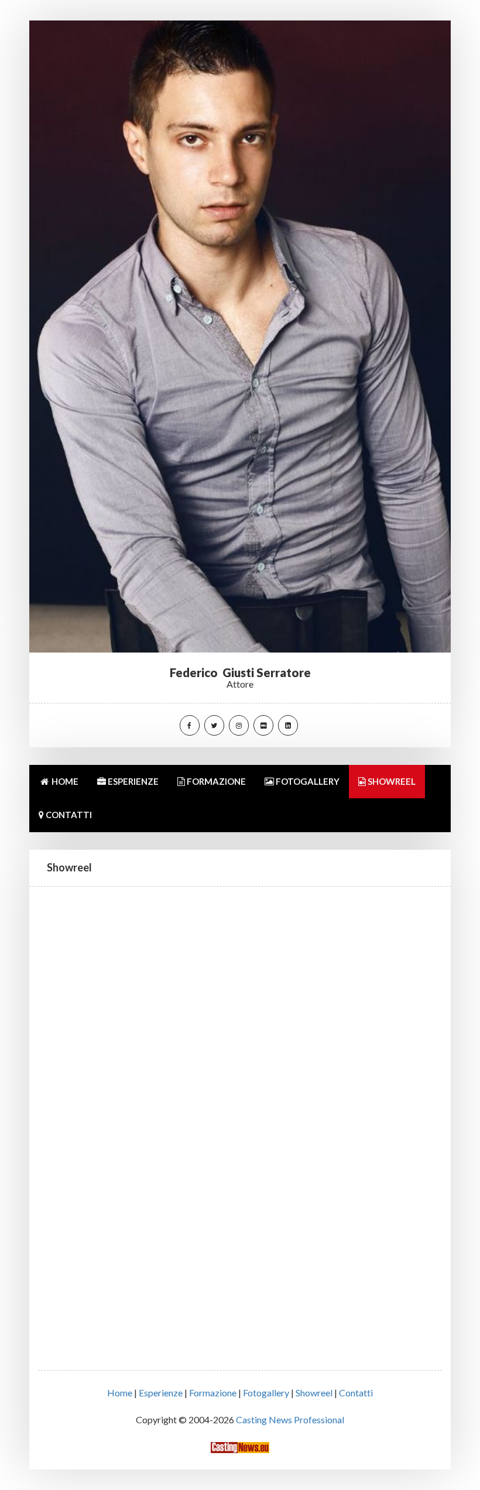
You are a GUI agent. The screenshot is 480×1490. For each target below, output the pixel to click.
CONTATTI (68, 814)
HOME (64, 781)
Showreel (314, 1392)
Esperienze (161, 1392)
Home (119, 1392)
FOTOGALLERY (307, 781)
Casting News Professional (290, 1419)
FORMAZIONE (215, 781)
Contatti (356, 1392)
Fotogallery (266, 1392)
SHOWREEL (391, 781)
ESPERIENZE (132, 781)
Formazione (212, 1392)
